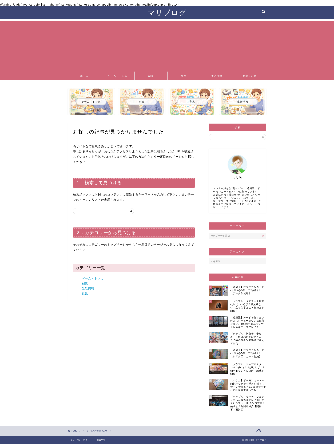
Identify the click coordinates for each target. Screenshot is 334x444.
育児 (184, 76)
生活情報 (216, 76)
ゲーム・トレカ (117, 76)
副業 (151, 76)
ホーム (84, 76)
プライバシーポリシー (81, 440)
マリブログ (167, 12)
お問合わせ (250, 76)
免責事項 (101, 440)
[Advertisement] (167, 45)
